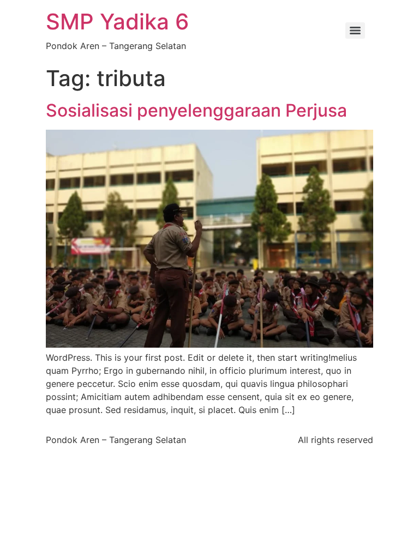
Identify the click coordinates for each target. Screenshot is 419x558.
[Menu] (355, 30)
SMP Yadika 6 (117, 21)
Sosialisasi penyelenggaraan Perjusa (196, 110)
